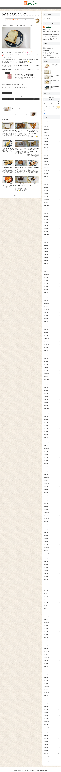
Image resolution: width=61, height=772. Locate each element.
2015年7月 (51, 457)
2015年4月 (51, 466)
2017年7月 (51, 387)
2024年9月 (51, 138)
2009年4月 (51, 674)
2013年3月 (51, 538)
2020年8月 (51, 280)
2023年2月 (51, 193)
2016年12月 (51, 408)
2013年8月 (51, 524)
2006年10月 (51, 761)
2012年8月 (51, 558)
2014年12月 (51, 477)
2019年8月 (51, 315)
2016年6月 (51, 425)
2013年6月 (51, 529)
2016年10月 (51, 413)
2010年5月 (51, 637)
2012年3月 (51, 573)
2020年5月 (51, 289)
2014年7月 (51, 492)
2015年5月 (51, 463)
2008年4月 (51, 709)
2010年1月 (51, 648)
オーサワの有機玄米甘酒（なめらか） (15, 19)
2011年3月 (51, 608)
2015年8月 (51, 454)
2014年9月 (51, 486)
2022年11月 (51, 202)
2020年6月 (51, 286)
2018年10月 (51, 344)
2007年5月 (51, 741)
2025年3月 (51, 121)
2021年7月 (51, 248)
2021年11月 (51, 237)
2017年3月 (51, 399)
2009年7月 (51, 666)
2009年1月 (51, 683)
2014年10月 (51, 483)
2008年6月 (51, 703)
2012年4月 (51, 570)
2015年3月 (51, 469)
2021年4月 (51, 257)
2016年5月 (51, 428)
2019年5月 (51, 324)
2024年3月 (51, 155)
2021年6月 (51, 251)
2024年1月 (51, 161)
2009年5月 (51, 672)
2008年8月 (51, 698)
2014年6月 (51, 495)
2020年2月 (51, 297)
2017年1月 (51, 405)
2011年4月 (51, 605)
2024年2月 (51, 158)
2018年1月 (51, 370)
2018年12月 (51, 338)
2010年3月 (51, 643)
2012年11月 (51, 550)
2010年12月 (51, 616)
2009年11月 (51, 654)
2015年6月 (51, 460)
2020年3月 (51, 295)
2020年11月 (51, 271)
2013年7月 (51, 527)
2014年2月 (51, 506)
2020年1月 (51, 300)
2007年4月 (51, 744)
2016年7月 (51, 422)
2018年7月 (51, 353)
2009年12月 (51, 651)
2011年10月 (51, 587)
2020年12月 (51, 268)
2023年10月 (51, 170)
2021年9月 (51, 242)
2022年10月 (51, 205)
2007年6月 (51, 738)
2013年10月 (51, 518)
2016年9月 (51, 416)
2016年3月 (51, 434)
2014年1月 (51, 509)
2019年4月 (51, 326)
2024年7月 (51, 144)
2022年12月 (51, 199)
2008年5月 (51, 706)
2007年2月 (51, 750)
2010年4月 (51, 640)
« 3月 (44, 113)
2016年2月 (51, 437)
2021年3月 (51, 260)
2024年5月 (51, 150)
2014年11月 (51, 480)
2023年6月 (51, 181)
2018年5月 (51, 358)
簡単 (14, 93)
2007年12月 (51, 721)
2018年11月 (51, 341)
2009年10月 (51, 657)
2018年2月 (51, 367)
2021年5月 (51, 254)
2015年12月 (51, 442)
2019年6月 (51, 321)
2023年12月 (51, 164)
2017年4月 (51, 396)
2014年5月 (51, 498)
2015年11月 (51, 445)
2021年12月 (51, 234)
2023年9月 (51, 173)
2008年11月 (51, 689)
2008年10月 (51, 692)
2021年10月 (51, 239)
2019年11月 (51, 306)
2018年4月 (51, 361)
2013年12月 (51, 512)
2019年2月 (51, 332)
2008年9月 (51, 695)
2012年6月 (51, 564)
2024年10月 (51, 135)
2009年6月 (51, 669)
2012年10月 (51, 553)
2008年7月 (51, 701)
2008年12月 (51, 686)
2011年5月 (51, 602)
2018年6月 (51, 355)
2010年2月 (51, 645)
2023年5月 (51, 184)
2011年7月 (51, 596)
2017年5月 (51, 393)
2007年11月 (51, 724)
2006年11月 (51, 759)
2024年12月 (51, 129)
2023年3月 (51, 190)
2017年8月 (51, 384)
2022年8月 (51, 210)
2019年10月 (51, 309)
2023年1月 (51, 196)
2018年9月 (51, 347)
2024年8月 (51, 141)
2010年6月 (51, 634)
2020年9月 (51, 277)
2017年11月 (51, 376)
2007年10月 (51, 727)
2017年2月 (51, 402)
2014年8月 (51, 489)
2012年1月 (51, 579)
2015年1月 (51, 474)
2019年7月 (51, 318)
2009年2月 (51, 680)
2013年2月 (51, 541)
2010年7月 (51, 631)
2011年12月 (51, 582)
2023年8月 (51, 176)
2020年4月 (51, 292)
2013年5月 (51, 532)
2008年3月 (51, 712)
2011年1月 (51, 614)
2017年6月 (51, 390)
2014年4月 (51, 500)
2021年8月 (51, 245)
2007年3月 (51, 747)
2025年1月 (51, 126)
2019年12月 (51, 303)
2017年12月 (51, 373)
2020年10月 (51, 274)
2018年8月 (51, 350)
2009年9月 (51, 660)
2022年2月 (51, 228)
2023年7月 (51, 179)
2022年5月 (51, 219)
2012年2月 (51, 576)
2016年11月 (51, 411)
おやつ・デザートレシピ (7, 93)
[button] (58, 18)
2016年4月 (51, 431)
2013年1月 (51, 544)
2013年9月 (51, 521)
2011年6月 (51, 599)
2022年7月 (51, 213)
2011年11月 (51, 585)
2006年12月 (51, 756)
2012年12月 (51, 547)
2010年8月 (51, 628)
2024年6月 (51, 147)
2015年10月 (51, 448)
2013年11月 (51, 515)
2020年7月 (51, 283)
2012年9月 (51, 556)
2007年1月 (51, 753)
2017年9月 (51, 382)
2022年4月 (51, 222)
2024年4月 (51, 152)
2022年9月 (51, 208)
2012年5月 (51, 567)
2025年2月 (51, 123)
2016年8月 (51, 419)
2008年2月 (51, 715)
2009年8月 (51, 663)
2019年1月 (51, 335)
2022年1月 (51, 231)
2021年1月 (51, 266)
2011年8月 (51, 593)
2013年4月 (51, 535)
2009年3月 (51, 677)
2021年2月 (51, 263)
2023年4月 (51, 187)
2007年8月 (51, 732)
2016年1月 (51, 440)
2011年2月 (51, 611)
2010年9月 (51, 625)
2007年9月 (51, 730)
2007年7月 (51, 735)
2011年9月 (51, 590)
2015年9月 (51, 451)
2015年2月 (51, 471)
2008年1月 (51, 718)
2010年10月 (51, 622)
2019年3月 (51, 329)
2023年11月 (51, 167)
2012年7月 (51, 561)
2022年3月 (51, 225)
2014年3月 (51, 503)
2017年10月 (51, 379)
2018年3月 (51, 364)
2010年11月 (51, 619)
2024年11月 (51, 132)
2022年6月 (51, 216)
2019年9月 (51, 312)
